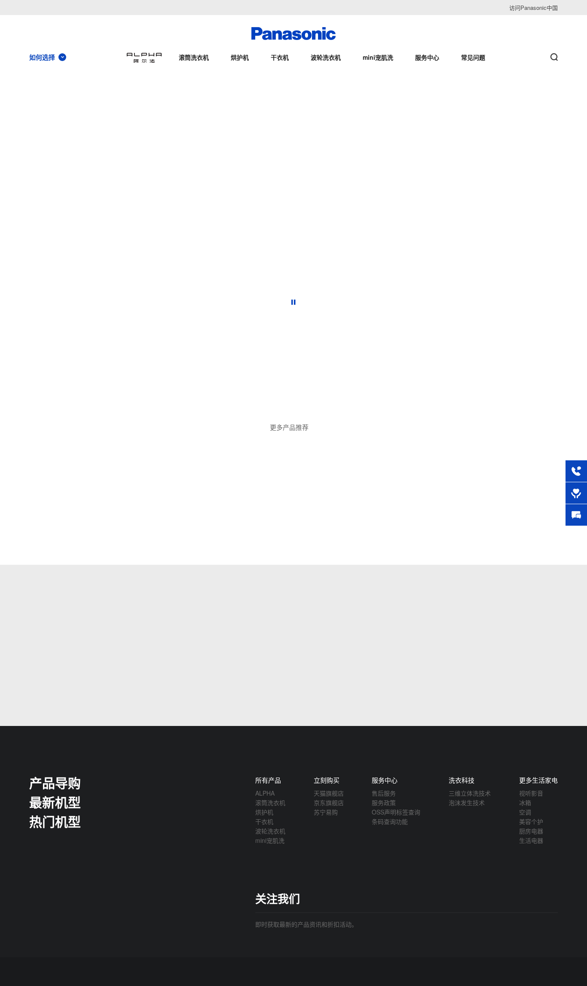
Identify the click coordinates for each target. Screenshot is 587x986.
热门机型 (55, 821)
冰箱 (525, 802)
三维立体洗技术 (470, 793)
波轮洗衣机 (270, 831)
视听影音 (531, 793)
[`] (201, 406)
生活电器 (531, 840)
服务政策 (384, 802)
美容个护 (531, 821)
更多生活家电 (538, 779)
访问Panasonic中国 (533, 7)
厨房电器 (531, 831)
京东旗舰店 (329, 802)
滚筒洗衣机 (270, 802)
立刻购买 (326, 779)
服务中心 (384, 779)
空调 (525, 812)
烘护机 (264, 812)
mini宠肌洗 (269, 840)
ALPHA (265, 793)
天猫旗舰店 (329, 793)
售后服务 (384, 793)
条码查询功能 (390, 821)
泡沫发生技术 (467, 802)
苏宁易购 (326, 812)
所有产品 (268, 779)
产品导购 (55, 782)
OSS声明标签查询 (396, 812)
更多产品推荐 (289, 427)
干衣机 (264, 821)
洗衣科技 (461, 779)
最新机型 (55, 802)
